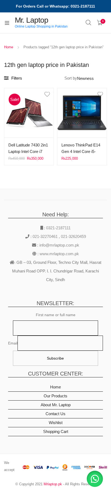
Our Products (55, 396)
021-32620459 (73, 236)
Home (8, 47)
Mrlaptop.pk (53, 484)
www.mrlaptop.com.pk (59, 253)
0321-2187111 (58, 228)
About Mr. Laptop (56, 404)
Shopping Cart (55, 431)
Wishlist (56, 422)
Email (13, 343)
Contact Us (55, 413)
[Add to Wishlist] (29, 94)
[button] (95, 479)
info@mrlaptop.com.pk (58, 245)
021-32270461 (46, 236)
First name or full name (55, 315)
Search (89, 22)
